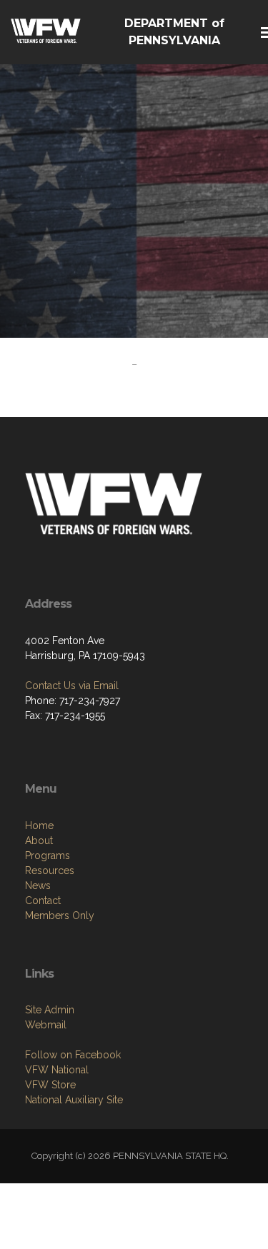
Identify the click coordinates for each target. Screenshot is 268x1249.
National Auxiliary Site (74, 1099)
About (39, 840)
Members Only (59, 915)
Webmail (45, 1024)
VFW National (57, 1069)
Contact (43, 900)
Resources (49, 870)
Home (39, 825)
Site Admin (49, 1009)
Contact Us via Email (72, 685)
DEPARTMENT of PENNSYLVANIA (174, 31)
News (38, 885)
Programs (47, 855)
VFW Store (50, 1084)
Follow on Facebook (73, 1054)
